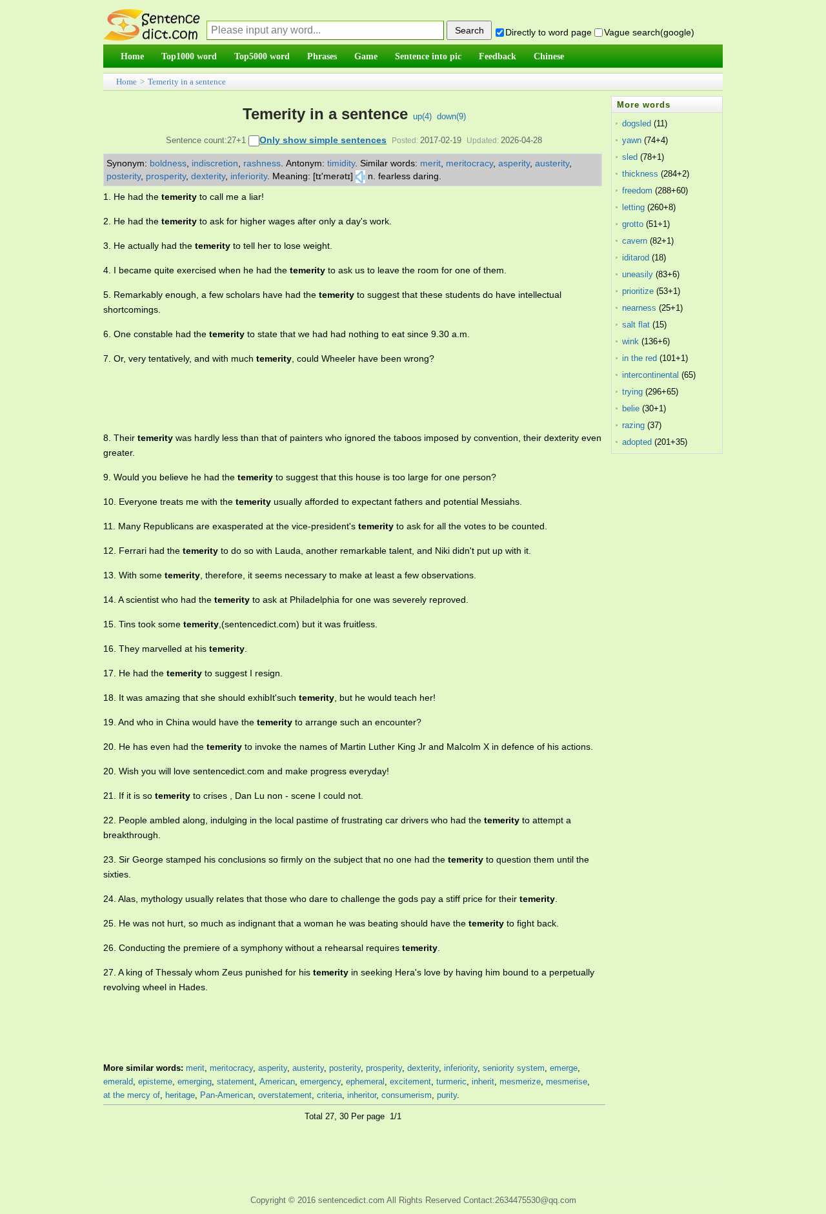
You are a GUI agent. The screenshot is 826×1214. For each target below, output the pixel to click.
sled (630, 157)
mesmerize (520, 1081)
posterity (123, 176)
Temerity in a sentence (187, 81)
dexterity (208, 176)
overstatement (285, 1095)
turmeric (451, 1081)
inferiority (248, 176)
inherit (483, 1081)
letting (633, 207)
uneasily (637, 274)
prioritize (638, 291)
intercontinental (650, 375)
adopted (637, 442)
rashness (262, 163)
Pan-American (226, 1095)
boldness (168, 163)
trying (632, 392)
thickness (640, 174)
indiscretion (215, 163)
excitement (410, 1081)
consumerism (406, 1095)
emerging (194, 1081)
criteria (329, 1095)
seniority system (514, 1068)
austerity (552, 163)
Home (126, 81)
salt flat (636, 324)
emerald (118, 1081)
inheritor (361, 1095)
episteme (155, 1081)
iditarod (635, 257)
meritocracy (469, 163)
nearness (639, 308)
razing (633, 425)
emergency (320, 1081)
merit (430, 163)
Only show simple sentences (323, 140)
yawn (631, 140)
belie (631, 408)
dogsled (636, 123)
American (277, 1081)
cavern (634, 241)
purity (447, 1095)
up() (422, 116)
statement (235, 1081)
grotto (632, 224)
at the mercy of (131, 1095)
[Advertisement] (338, 398)
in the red (639, 358)
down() (451, 116)
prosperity (166, 176)
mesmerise (566, 1081)
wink (630, 341)
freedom (637, 190)
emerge (564, 1068)
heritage (180, 1095)
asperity (514, 163)
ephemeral (365, 1081)
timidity (341, 163)
